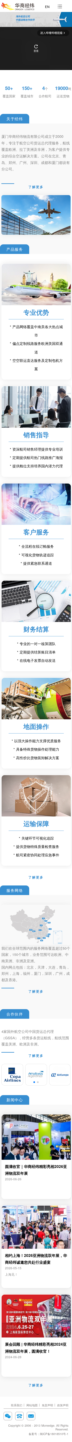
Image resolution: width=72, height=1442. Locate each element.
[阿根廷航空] (36, 1075)
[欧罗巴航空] (60, 1075)
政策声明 (62, 1405)
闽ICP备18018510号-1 (54, 1434)
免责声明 (47, 1405)
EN (47, 7)
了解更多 (36, 187)
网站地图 (32, 1405)
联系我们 (16, 1405)
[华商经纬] (18, 6)
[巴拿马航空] (12, 1075)
